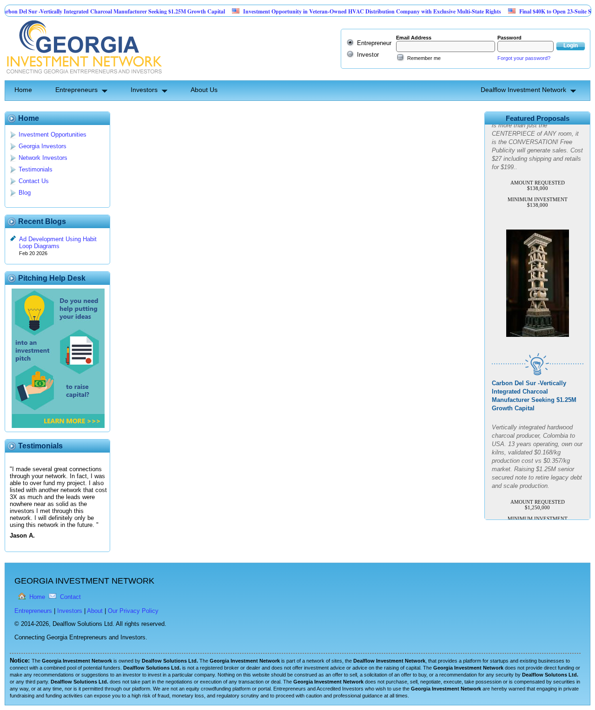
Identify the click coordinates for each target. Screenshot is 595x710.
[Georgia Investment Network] (83, 76)
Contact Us (34, 181)
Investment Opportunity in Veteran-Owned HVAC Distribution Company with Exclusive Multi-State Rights (356, 11)
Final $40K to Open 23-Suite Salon (544, 11)
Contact (70, 596)
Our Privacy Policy (133, 610)
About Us (204, 89)
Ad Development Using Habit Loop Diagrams (58, 243)
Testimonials (36, 169)
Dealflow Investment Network (523, 89)
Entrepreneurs (76, 89)
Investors (144, 89)
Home (23, 89)
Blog (25, 192)
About (95, 610)
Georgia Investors (42, 146)
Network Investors (43, 157)
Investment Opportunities (52, 134)
